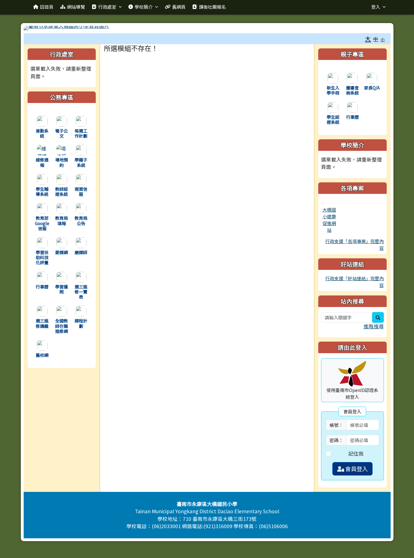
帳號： (336, 425)
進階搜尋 (374, 326)
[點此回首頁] (207, 28)
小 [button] (382, 39)
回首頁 (47, 6)
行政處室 (107, 6)
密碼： (336, 440)
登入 (375, 6)
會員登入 (356, 469)
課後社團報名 (212, 6)
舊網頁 (179, 6)
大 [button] (368, 38)
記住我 (356, 453)
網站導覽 (76, 6)
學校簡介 (144, 6)
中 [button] (375, 38)
